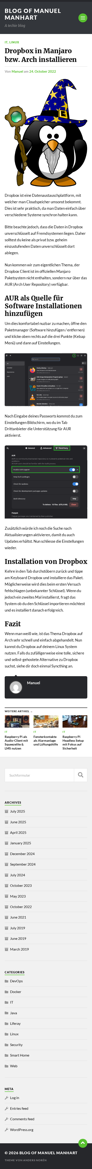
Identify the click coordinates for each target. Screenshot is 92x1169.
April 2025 (18, 832)
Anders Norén (35, 1160)
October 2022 (21, 906)
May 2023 (18, 896)
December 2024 (22, 853)
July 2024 (17, 875)
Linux (14, 42)
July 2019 (17, 928)
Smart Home (19, 1055)
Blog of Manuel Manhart (33, 14)
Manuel (17, 71)
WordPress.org (21, 1129)
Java (13, 1013)
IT (6, 42)
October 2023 (21, 885)
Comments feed (22, 1119)
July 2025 (17, 811)
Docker (15, 991)
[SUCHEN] (80, 775)
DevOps (16, 981)
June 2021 (18, 917)
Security (16, 1044)
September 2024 (23, 864)
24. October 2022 (42, 71)
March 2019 (19, 949)
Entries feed (19, 1108)
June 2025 (18, 822)
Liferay (15, 1023)
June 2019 (18, 938)
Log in (14, 1097)
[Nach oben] (82, 1143)
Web (13, 1066)
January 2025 (20, 843)
